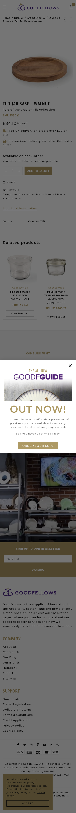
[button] (70, 366)
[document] (38, 406)
